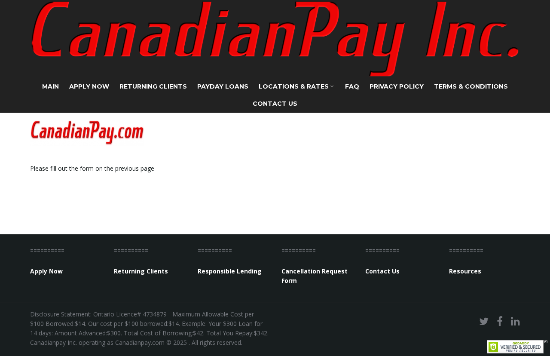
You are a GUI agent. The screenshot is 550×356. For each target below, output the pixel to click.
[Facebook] (500, 321)
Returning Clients (153, 86)
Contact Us (275, 103)
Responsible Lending (230, 271)
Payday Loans (222, 86)
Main (50, 86)
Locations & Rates (294, 86)
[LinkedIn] (515, 321)
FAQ (352, 86)
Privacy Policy (397, 86)
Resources (465, 271)
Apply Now (89, 86)
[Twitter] (484, 321)
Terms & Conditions (471, 86)
